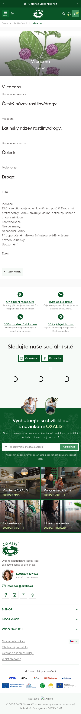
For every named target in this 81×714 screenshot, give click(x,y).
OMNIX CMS (55, 708)
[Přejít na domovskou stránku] (10, 549)
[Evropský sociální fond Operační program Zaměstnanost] (67, 685)
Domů (5, 23)
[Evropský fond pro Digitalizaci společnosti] (19, 685)
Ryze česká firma (61, 301)
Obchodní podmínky (15, 647)
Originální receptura (20, 301)
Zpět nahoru (14, 271)
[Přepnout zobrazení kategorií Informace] (77, 619)
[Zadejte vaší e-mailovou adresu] (40, 447)
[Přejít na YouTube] (23, 595)
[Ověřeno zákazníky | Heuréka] (50, 685)
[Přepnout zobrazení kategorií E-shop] (77, 609)
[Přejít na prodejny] (12, 13)
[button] (4, 4)
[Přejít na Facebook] (5, 595)
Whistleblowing (11, 659)
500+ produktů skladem (20, 324)
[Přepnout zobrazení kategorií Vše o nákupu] (77, 629)
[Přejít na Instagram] (14, 595)
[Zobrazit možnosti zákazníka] (69, 13)
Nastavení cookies (13, 641)
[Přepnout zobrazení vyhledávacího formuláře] (63, 13)
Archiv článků (20, 23)
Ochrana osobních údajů (18, 653)
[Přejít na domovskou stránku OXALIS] (38, 14)
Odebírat (69, 446)
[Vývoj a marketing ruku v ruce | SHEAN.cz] (47, 698)
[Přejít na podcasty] (32, 595)
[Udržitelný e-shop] (42, 685)
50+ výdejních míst (61, 324)
